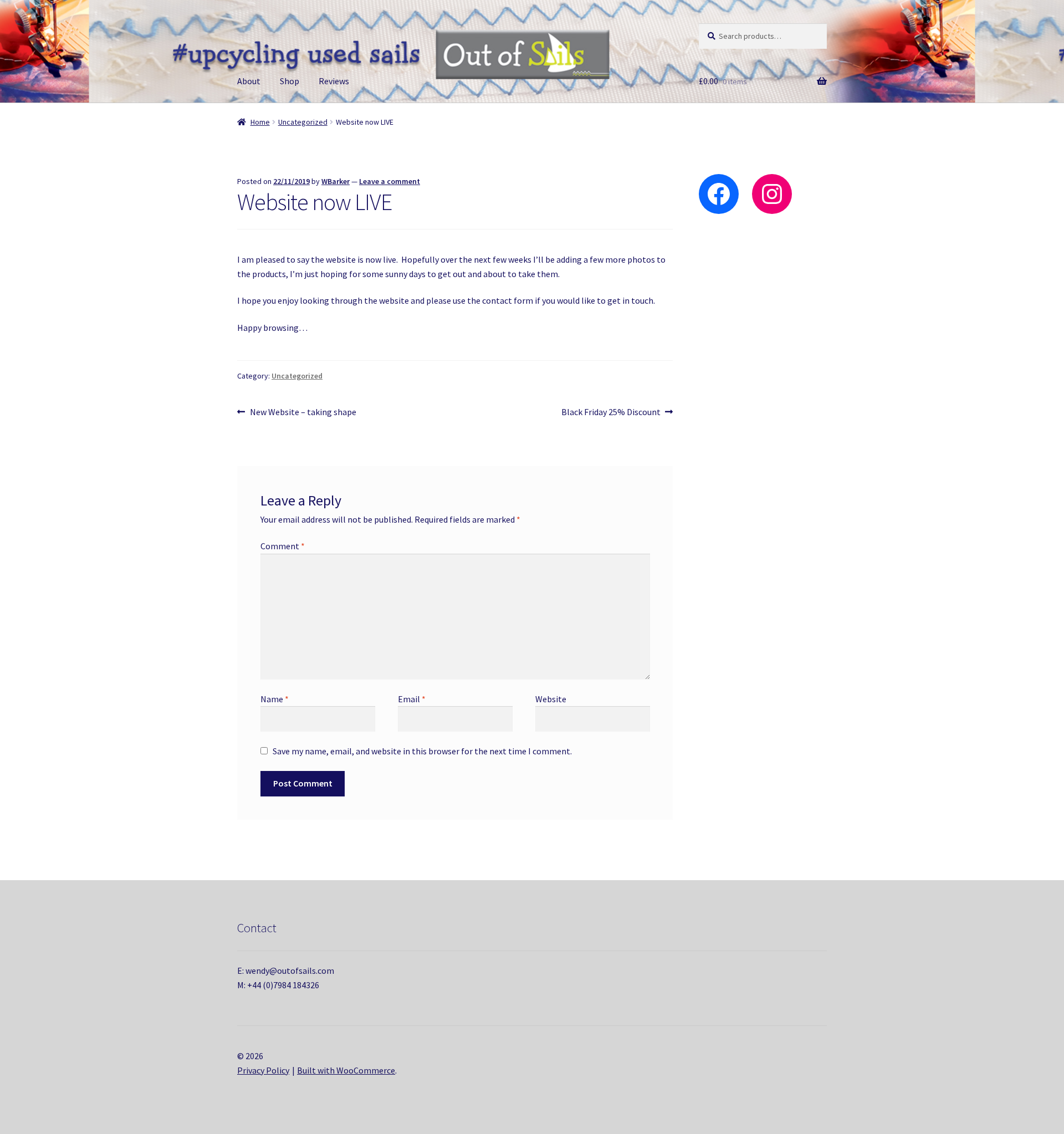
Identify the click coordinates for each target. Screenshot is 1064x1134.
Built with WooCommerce (346, 1070)
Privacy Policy (263, 1070)
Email (412, 698)
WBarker (335, 181)
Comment (282, 545)
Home (260, 122)
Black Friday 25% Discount (611, 413)
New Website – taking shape (302, 413)
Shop (289, 80)
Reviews (334, 80)
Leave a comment (389, 181)
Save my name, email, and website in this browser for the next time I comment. (422, 751)
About (248, 80)
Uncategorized (303, 122)
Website (550, 698)
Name (274, 698)
